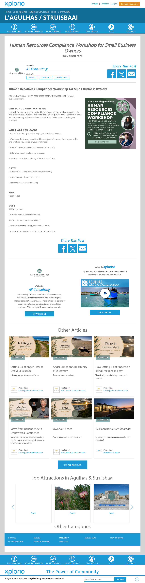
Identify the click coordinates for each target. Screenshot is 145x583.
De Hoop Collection (112, 452)
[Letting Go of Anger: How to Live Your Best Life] (29, 346)
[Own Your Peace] (71, 408)
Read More (105, 312)
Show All (12, 538)
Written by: (39, 286)
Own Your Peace (62, 429)
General (32, 77)
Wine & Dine (63, 542)
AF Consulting (36, 69)
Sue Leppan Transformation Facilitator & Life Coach (32, 390)
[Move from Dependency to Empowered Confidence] (29, 408)
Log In (114, 4)
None (33, 513)
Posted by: (30, 65)
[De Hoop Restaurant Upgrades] (114, 408)
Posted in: (30, 74)
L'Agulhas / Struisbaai (41, 17)
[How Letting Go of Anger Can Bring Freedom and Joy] (114, 346)
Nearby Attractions (42, 542)
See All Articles (72, 464)
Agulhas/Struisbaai (39, 11)
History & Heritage (15, 542)
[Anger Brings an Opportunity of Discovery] (71, 346)
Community (64, 11)
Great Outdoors (116, 538)
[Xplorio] (17, 4)
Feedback (105, 4)
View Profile (39, 313)
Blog (53, 11)
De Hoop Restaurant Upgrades (113, 429)
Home (8, 11)
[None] (33, 497)
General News (61, 77)
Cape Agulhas (20, 11)
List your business (129, 4)
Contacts (94, 4)
